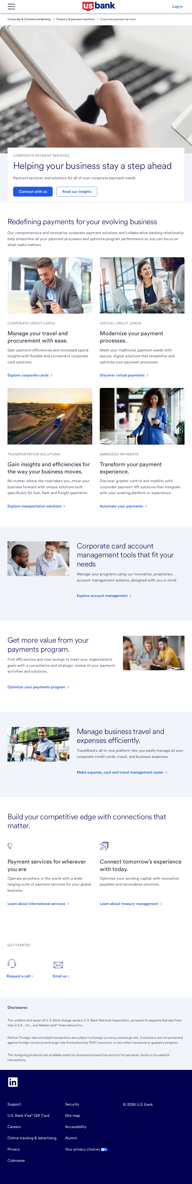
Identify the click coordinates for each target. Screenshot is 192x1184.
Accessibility (75, 1126)
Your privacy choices (83, 1149)
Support (14, 1104)
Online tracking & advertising (31, 1138)
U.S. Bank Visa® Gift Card (28, 1115)
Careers (14, 1126)
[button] (177, 6)
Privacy (13, 1149)
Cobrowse (16, 1160)
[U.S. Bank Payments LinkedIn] (13, 1082)
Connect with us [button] (33, 191)
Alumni (71, 1138)
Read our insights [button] (76, 191)
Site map (72, 1115)
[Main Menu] (11, 6)
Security (72, 1104)
